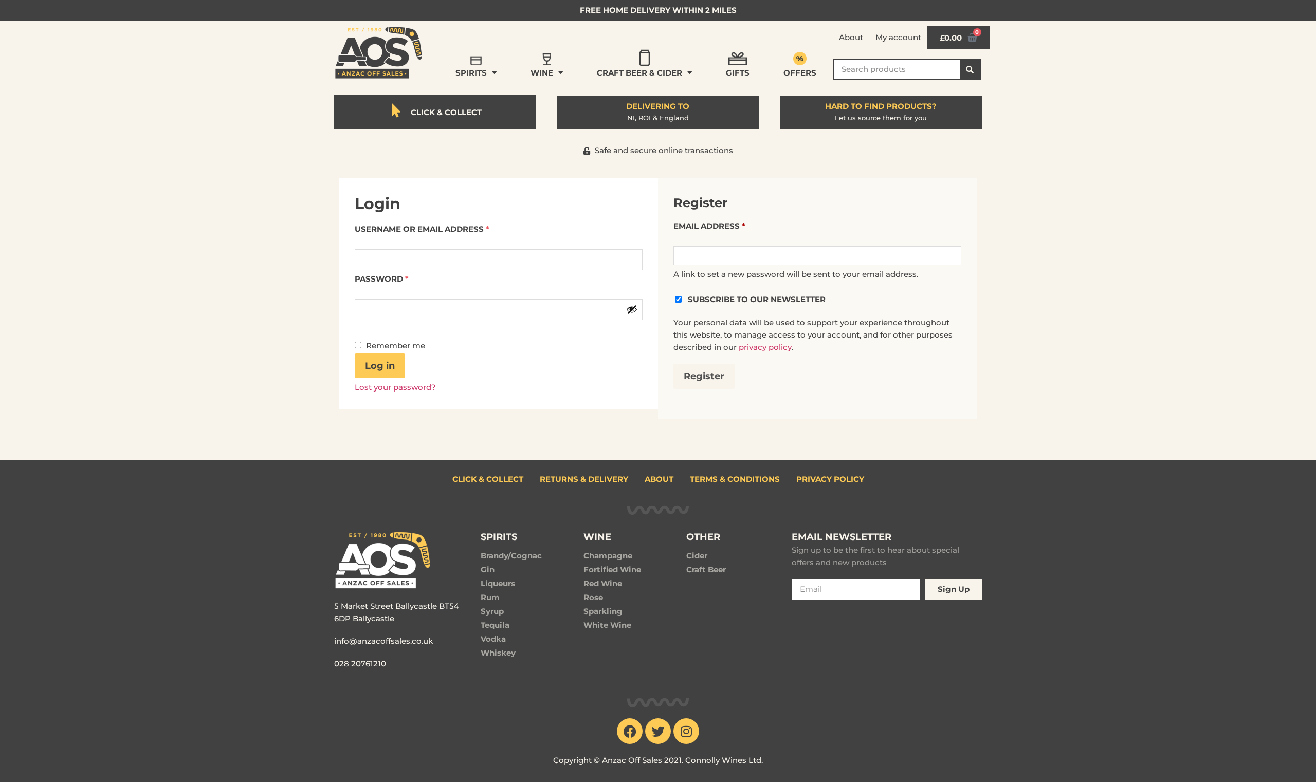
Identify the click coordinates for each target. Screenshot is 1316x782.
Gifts (738, 73)
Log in (380, 365)
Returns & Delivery (584, 479)
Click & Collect (487, 479)
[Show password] (631, 309)
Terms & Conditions (735, 479)
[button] (658, 150)
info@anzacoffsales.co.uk (383, 641)
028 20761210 (360, 663)
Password (382, 279)
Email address (709, 226)
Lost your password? (395, 387)
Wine (542, 73)
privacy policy (765, 347)
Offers (799, 73)
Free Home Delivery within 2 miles (658, 10)
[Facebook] (630, 731)
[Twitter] (658, 731)
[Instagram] (686, 731)
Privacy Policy (830, 479)
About (851, 37)
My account (898, 37)
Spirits (471, 73)
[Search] (970, 69)
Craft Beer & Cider (639, 73)
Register (704, 376)
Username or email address (422, 229)
